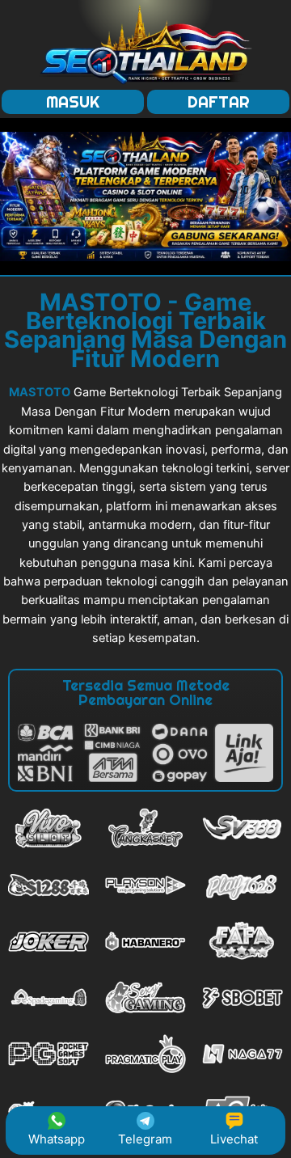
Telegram (145, 1139)
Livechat (234, 1139)
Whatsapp (56, 1139)
